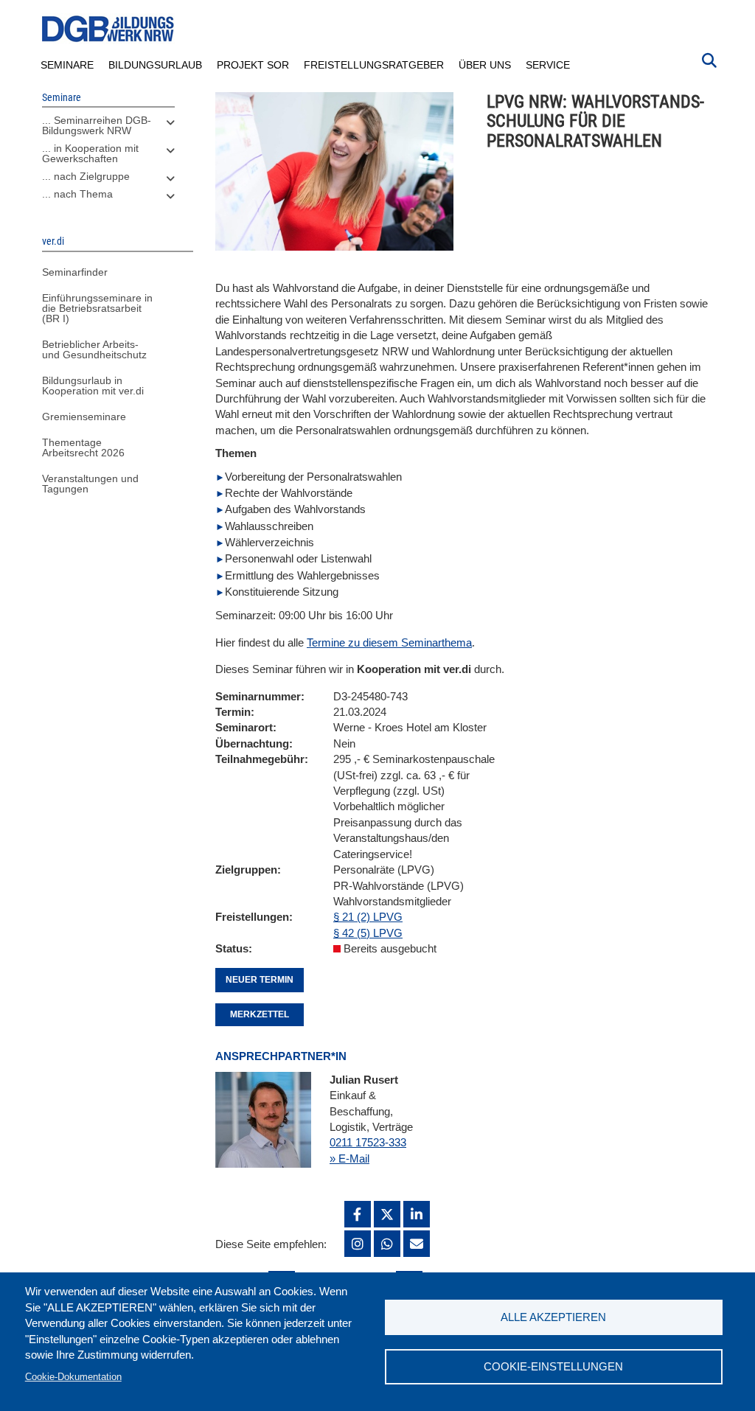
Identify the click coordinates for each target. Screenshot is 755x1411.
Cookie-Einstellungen (553, 1366)
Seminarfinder (75, 272)
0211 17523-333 (368, 1142)
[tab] (108, 129)
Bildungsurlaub (155, 65)
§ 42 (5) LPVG (368, 933)
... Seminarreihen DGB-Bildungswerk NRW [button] (96, 125)
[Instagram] (357, 1243)
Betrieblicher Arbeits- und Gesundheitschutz (94, 349)
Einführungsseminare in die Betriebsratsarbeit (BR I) (97, 308)
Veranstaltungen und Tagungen (90, 484)
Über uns (485, 65)
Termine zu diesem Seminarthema (389, 642)
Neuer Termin (259, 980)
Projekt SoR (253, 65)
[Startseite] (108, 29)
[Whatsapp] (387, 1243)
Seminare (67, 65)
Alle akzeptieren (553, 1317)
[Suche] (709, 59)
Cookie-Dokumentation (73, 1376)
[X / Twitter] (387, 1214)
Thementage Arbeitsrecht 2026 (83, 447)
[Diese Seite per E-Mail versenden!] (416, 1243)
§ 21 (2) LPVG (368, 916)
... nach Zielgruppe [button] (86, 176)
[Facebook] (357, 1214)
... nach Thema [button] (77, 194)
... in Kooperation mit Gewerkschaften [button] (90, 153)
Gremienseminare (84, 416)
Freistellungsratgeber (374, 65)
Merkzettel (259, 1014)
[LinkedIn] (416, 1214)
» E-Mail (349, 1158)
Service (548, 65)
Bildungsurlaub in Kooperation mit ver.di (93, 385)
